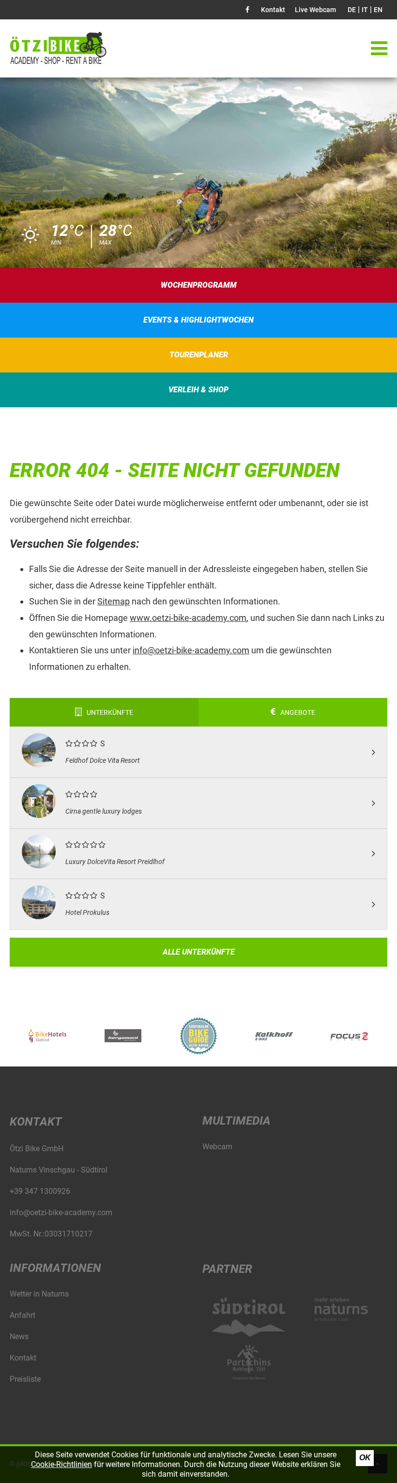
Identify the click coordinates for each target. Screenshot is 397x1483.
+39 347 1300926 (40, 1191)
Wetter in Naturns (39, 1293)
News (19, 1336)
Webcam (217, 1146)
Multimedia (236, 1121)
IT (365, 10)
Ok (365, 1457)
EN (378, 10)
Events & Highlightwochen (198, 319)
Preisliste (25, 1379)
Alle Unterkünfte (199, 952)
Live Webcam (315, 10)
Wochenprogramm (199, 285)
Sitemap (113, 601)
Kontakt (273, 10)
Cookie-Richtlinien (61, 1464)
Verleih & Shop (198, 389)
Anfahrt (22, 1315)
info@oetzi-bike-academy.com (191, 650)
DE (352, 10)
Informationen (55, 1268)
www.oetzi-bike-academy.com (188, 618)
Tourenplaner (198, 354)
